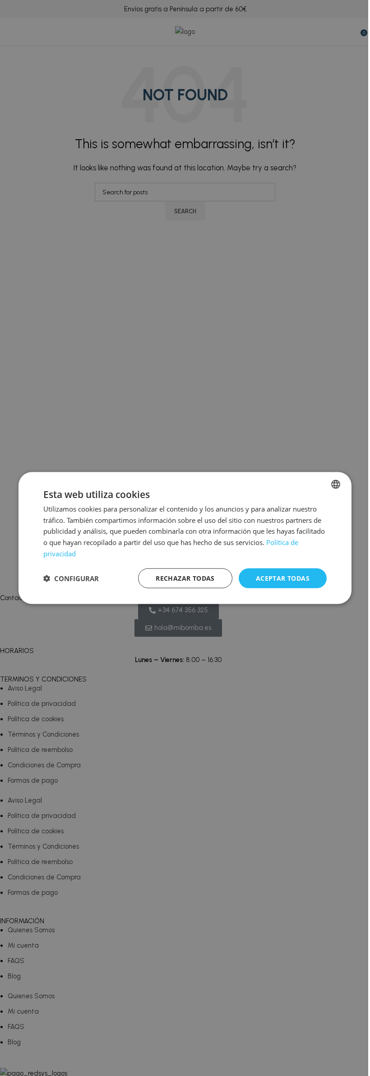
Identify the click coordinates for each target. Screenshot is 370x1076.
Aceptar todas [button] (283, 577)
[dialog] (185, 538)
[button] (71, 578)
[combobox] (335, 484)
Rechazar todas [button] (185, 577)
